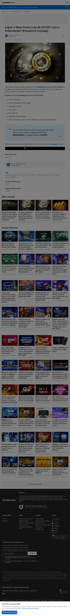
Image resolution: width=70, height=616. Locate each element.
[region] (35, 608)
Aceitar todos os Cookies (9, 612)
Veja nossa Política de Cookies (30, 608)
